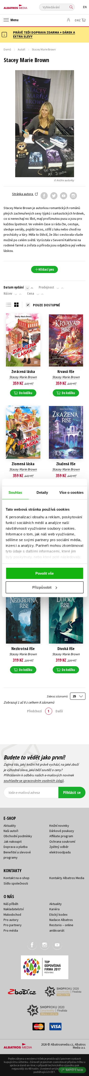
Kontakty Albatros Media (66, 878)
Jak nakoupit (13, 841)
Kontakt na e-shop (16, 878)
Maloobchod (12, 914)
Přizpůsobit (42, 587)
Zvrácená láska (23, 371)
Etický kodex (58, 914)
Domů (7, 49)
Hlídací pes (46, 269)
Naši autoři (11, 831)
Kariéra (54, 909)
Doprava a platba (16, 847)
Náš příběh (11, 904)
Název (8, 293)
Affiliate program (61, 836)
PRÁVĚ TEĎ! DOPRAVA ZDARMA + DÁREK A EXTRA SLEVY (44, 34)
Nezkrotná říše (23, 648)
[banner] (25, 5)
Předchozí (34, 711)
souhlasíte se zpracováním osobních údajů (34, 780)
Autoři (21, 49)
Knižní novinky (59, 825)
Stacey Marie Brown (23, 377)
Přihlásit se (72, 792)
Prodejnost (46, 287)
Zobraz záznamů (57, 696)
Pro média (11, 930)
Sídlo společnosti (16, 883)
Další (59, 711)
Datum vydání (14, 287)
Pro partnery (13, 925)
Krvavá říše (65, 371)
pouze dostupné (46, 305)
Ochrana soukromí (62, 841)
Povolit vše (44, 573)
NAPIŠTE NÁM (74, 1070)
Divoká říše (66, 648)
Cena (30, 293)
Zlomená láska (23, 464)
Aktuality (10, 825)
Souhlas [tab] (15, 492)
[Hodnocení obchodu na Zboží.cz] (22, 990)
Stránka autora (23, 194)
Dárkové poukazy (61, 831)
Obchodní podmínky (18, 836)
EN (85, 7)
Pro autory (11, 920)
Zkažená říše (65, 464)
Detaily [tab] (42, 492)
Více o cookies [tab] (71, 492)
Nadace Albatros (61, 920)
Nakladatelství (14, 909)
